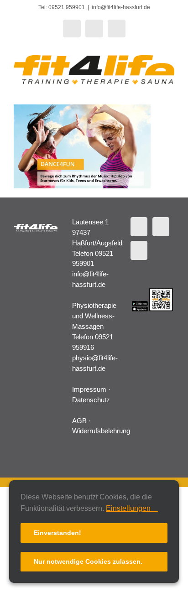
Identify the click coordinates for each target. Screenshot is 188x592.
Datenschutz (91, 400)
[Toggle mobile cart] (154, 90)
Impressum (89, 389)
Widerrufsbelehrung (101, 431)
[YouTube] (160, 226)
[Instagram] (139, 250)
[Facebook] (139, 226)
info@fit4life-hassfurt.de (121, 7)
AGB (79, 421)
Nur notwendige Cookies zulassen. (88, 561)
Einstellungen (129, 508)
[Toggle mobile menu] (170, 90)
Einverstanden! (57, 532)
